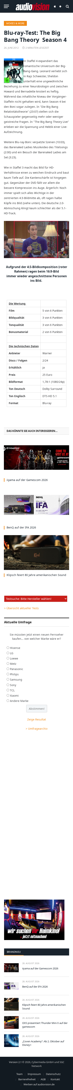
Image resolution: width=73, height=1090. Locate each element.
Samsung (16, 679)
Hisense (15, 648)
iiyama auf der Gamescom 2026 (27, 480)
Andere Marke (19, 701)
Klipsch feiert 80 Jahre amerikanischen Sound (36, 575)
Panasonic (16, 669)
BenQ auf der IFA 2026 (21, 527)
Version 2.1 (15, 1062)
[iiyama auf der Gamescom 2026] (36, 457)
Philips (14, 674)
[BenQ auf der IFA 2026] (36, 505)
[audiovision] (32, 6)
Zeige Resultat (36, 719)
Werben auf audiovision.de (39, 1084)
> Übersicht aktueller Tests (21, 608)
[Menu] (6, 6)
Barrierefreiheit (27, 1079)
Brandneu (14, 952)
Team (19, 1074)
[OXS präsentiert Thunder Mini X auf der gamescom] (11, 1022)
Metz (13, 664)
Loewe (14, 658)
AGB (43, 1079)
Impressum (34, 1074)
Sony (13, 685)
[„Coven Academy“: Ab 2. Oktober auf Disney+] (11, 1040)
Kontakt (55, 1079)
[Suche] (67, 6)
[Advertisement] (36, 774)
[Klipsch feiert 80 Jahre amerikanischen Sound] (36, 552)
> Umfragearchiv (36, 728)
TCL (12, 690)
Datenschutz (53, 1074)
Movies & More (15, 23)
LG (11, 653)
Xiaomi (14, 695)
